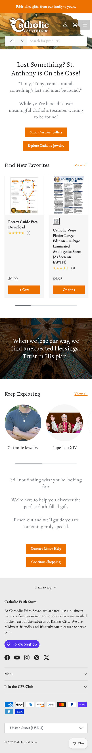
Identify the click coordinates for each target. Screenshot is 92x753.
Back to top (43, 587)
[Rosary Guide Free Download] (24, 195)
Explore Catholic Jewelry (46, 145)
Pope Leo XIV (64, 448)
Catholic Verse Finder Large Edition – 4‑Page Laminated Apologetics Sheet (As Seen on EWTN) (67, 246)
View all (81, 165)
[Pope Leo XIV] (64, 423)
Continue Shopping (46, 562)
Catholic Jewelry (23, 448)
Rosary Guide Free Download (23, 224)
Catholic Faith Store (25, 742)
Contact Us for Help (46, 548)
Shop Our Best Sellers (46, 132)
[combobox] (46, 41)
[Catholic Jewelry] (23, 423)
